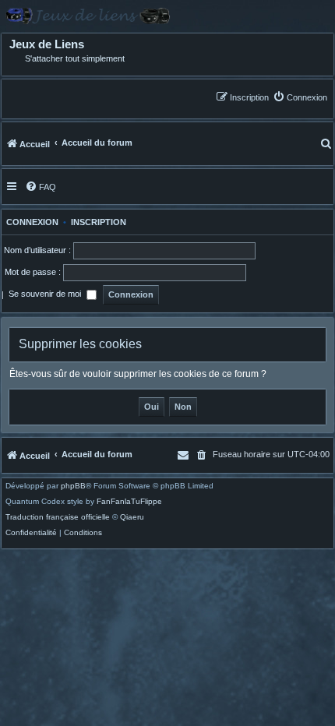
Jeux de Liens (46, 44)
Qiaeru (132, 517)
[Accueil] (167, 16)
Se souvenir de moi (46, 293)
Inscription (98, 222)
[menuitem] (300, 97)
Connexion (30, 222)
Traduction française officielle (57, 517)
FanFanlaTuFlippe (129, 502)
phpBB (73, 486)
